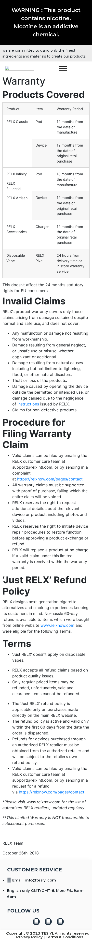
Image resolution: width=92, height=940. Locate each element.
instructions (28, 404)
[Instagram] (48, 921)
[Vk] (36, 921)
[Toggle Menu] (63, 68)
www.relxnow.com (57, 625)
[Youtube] (60, 921)
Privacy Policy (29, 937)
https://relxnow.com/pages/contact (50, 479)
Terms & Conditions (64, 937)
